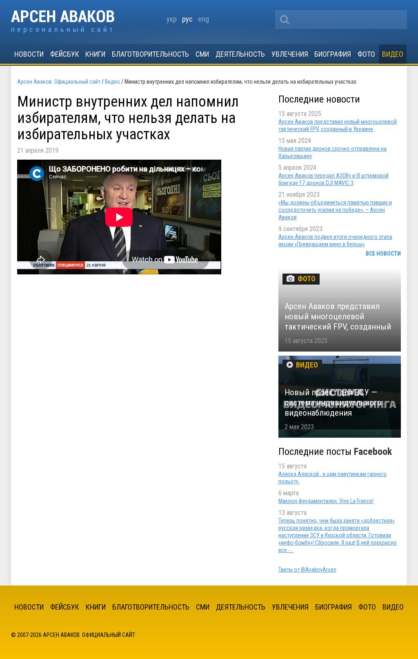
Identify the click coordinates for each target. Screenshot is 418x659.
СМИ (202, 54)
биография (332, 54)
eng (203, 19)
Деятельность (240, 54)
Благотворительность (150, 54)
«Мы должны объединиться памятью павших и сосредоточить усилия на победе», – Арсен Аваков (335, 209)
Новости (29, 54)
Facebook (373, 451)
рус (187, 19)
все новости (383, 253)
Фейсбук (64, 54)
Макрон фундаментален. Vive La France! (326, 501)
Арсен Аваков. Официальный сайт (62, 21)
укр (172, 19)
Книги (95, 54)
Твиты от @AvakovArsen (307, 569)
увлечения (289, 54)
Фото (366, 54)
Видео (392, 54)
